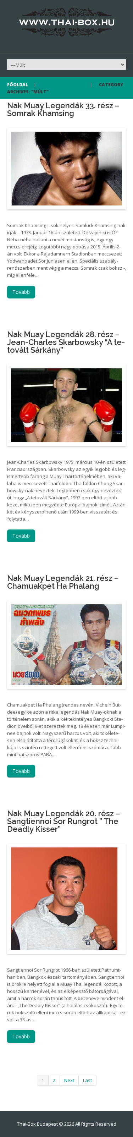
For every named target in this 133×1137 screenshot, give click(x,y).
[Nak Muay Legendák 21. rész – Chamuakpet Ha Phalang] (66, 644)
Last (87, 1080)
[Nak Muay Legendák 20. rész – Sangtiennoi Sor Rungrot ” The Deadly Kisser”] (64, 898)
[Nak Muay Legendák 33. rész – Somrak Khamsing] (66, 168)
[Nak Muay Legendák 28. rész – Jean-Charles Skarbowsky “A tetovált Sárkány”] (66, 405)
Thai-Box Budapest (37, 1124)
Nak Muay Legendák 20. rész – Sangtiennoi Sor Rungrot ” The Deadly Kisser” (63, 821)
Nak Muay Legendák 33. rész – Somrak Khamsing (63, 109)
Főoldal (17, 85)
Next (69, 1080)
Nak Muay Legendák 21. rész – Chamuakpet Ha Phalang (62, 582)
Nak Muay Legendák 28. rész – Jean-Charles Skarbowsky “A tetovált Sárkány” (66, 342)
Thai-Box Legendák (62, 84)
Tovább (21, 292)
